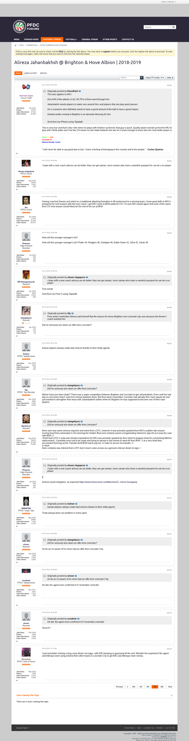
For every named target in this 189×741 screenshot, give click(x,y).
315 (140, 687)
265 (133, 687)
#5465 (169, 272)
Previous (119, 687)
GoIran (26, 354)
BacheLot (26, 426)
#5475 (169, 649)
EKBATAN (26, 508)
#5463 (169, 197)
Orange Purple (22, 728)
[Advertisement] (94, 10)
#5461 (169, 85)
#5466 (169, 308)
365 (154, 687)
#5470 (169, 460)
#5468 (169, 380)
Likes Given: (21, 114)
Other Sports (110, 39)
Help (139, 728)
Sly (26, 390)
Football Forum (52, 39)
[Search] (173, 27)
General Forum (90, 39)
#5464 (169, 233)
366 (161, 687)
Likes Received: (22, 112)
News (16, 39)
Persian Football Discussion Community (53, 45)
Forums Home (31, 39)
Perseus (26, 243)
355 (147, 687)
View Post (80, 91)
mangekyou (26, 318)
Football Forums (31, 45)
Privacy (160, 728)
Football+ (71, 39)
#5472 (169, 534)
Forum (21, 45)
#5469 (169, 416)
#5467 (169, 344)
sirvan (26, 544)
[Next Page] (163, 77)
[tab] (18, 73)
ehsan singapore (26, 171)
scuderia (26, 580)
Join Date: (20, 108)
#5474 (169, 613)
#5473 (169, 570)
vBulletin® (163, 737)
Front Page (129, 728)
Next (170, 687)
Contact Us (128, 39)
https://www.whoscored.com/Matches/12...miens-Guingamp (108, 482)
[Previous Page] (161, 77)
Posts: (19, 110)
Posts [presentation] (18, 73)
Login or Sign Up (167, 2)
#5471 (169, 498)
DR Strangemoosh (26, 282)
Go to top (170, 728)
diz (26, 207)
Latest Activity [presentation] (30, 73)
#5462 (169, 161)
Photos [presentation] (43, 73)
